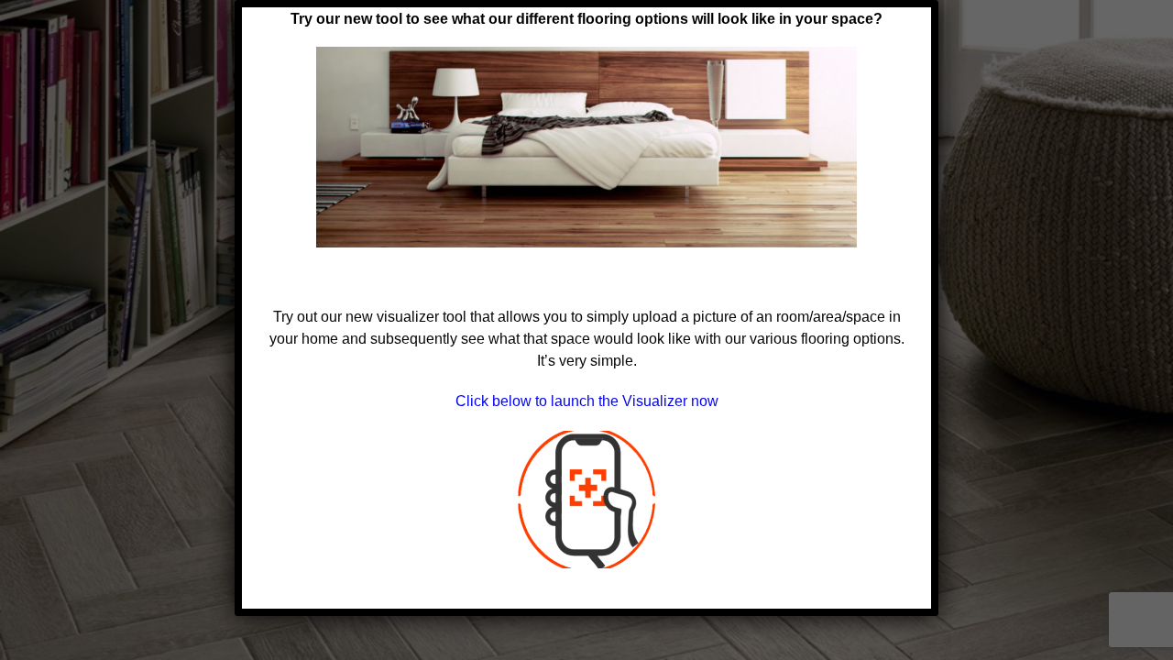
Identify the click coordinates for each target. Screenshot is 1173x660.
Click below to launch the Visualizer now (586, 401)
